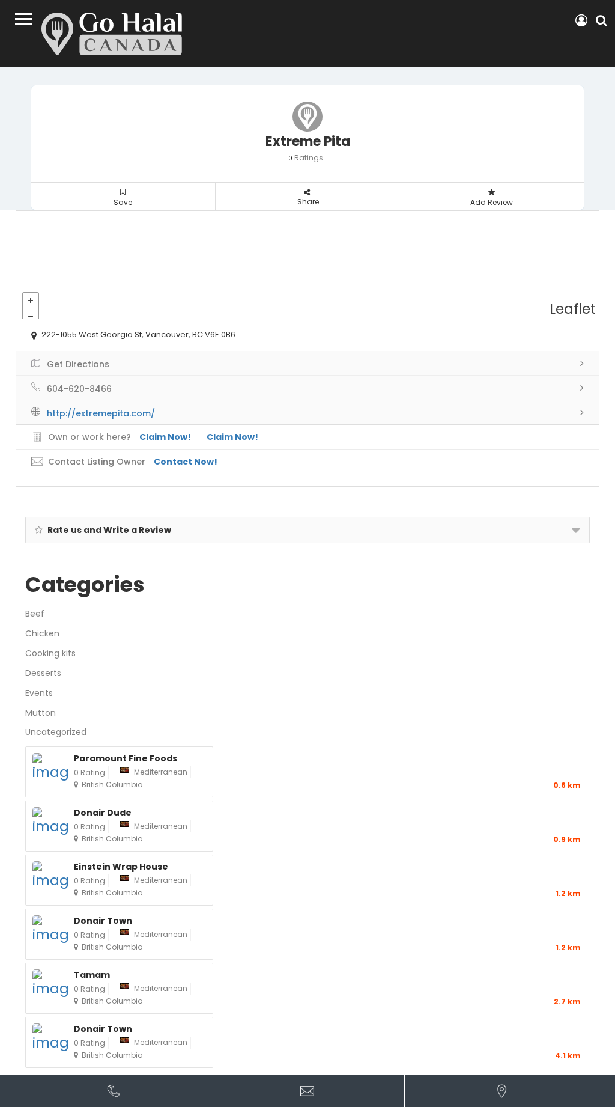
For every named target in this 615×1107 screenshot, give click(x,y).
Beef (34, 614)
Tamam (92, 975)
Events (39, 693)
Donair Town (103, 921)
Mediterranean (160, 772)
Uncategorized (55, 732)
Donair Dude (103, 813)
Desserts (43, 673)
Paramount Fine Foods (125, 758)
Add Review (491, 202)
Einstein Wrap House (121, 867)
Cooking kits (50, 653)
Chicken (42, 633)
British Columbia (112, 784)
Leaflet (573, 309)
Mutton (40, 713)
